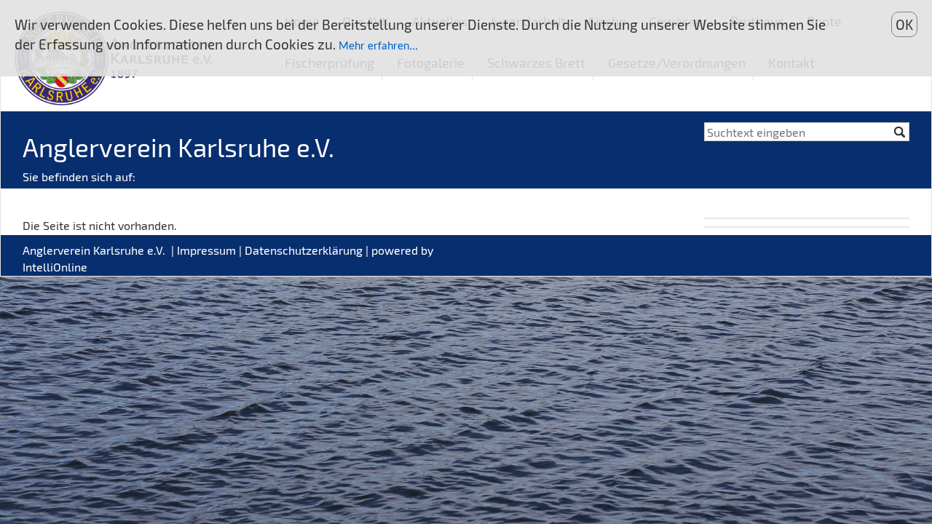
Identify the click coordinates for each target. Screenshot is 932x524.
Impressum (206, 250)
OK (904, 24)
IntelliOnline (55, 267)
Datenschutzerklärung (304, 250)
